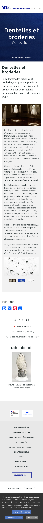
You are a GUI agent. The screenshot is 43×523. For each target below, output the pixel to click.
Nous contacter (21, 466)
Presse (21, 456)
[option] (21, 266)
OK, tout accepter (22, 512)
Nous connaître (21, 428)
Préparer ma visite (21, 432)
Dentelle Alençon (23, 326)
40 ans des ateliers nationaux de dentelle (23, 337)
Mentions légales (14, 488)
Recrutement (21, 461)
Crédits (29, 488)
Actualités (21, 442)
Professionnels (21, 452)
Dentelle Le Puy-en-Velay (23, 331)
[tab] (38, 3)
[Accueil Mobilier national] (21, 8)
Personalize (32, 518)
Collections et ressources (21, 447)
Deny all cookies (15, 518)
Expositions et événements (21, 437)
